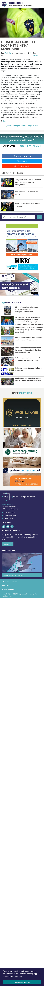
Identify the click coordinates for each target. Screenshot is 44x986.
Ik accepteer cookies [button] (22, 982)
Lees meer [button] (18, 977)
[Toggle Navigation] (39, 4)
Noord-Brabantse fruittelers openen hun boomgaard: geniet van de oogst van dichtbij (29, 330)
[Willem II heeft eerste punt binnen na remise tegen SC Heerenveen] (7, 341)
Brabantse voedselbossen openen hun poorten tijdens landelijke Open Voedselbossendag (28, 350)
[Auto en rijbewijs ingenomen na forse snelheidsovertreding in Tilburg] (7, 361)
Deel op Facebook (23, 156)
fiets (4, 121)
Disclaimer (5, 585)
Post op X (23, 161)
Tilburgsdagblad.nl (15, 3)
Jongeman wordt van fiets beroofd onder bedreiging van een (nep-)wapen (28, 182)
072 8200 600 (9, 513)
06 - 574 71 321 (30, 145)
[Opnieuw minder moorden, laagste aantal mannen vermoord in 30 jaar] (7, 381)
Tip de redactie (24, 166)
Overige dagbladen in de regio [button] (13, 575)
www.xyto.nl (8, 518)
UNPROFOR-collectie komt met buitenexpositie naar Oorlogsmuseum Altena (26, 309)
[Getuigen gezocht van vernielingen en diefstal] (7, 371)
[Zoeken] (39, 217)
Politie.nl (36, 55)
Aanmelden (7, 544)
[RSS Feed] (12, 527)
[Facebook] (4, 527)
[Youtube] (8, 527)
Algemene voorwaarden (10, 582)
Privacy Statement (8, 589)
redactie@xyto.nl (10, 515)
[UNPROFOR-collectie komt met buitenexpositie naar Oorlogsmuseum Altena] (7, 310)
